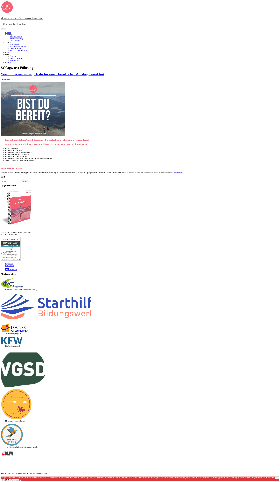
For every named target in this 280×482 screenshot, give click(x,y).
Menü (3, 29)
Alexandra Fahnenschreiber (22, 18)
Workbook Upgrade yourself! (20, 46)
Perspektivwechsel (16, 37)
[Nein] (20, 480)
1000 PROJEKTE (16, 58)
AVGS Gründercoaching (18, 50)
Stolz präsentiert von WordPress (12, 473)
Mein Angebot (15, 44)
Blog (7, 52)
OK (277, 477)
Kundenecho (14, 60)
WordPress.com (41, 473)
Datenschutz (9, 266)
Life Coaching (15, 41)
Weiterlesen (179, 173)
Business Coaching (16, 39)
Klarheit (8, 33)
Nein (3, 480)
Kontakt (8, 62)
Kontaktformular (11, 270)
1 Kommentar (5, 79)
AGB (7, 268)
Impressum (9, 264)
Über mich (13, 56)
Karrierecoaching (16, 48)
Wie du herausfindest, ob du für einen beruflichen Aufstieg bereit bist (52, 74)
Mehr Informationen (12, 480)
